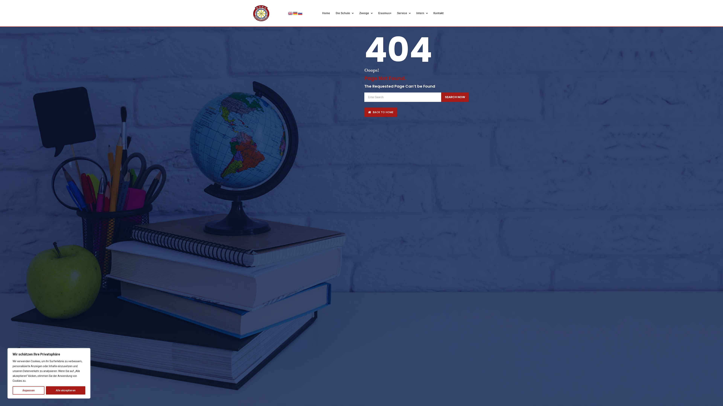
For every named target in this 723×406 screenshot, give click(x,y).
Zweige (364, 13)
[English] (290, 12)
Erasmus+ (384, 13)
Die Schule (343, 13)
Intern (420, 13)
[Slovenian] (300, 12)
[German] (295, 12)
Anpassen (28, 390)
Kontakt (438, 13)
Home (326, 13)
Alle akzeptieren (66, 390)
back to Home (382, 112)
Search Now (455, 97)
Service (402, 13)
